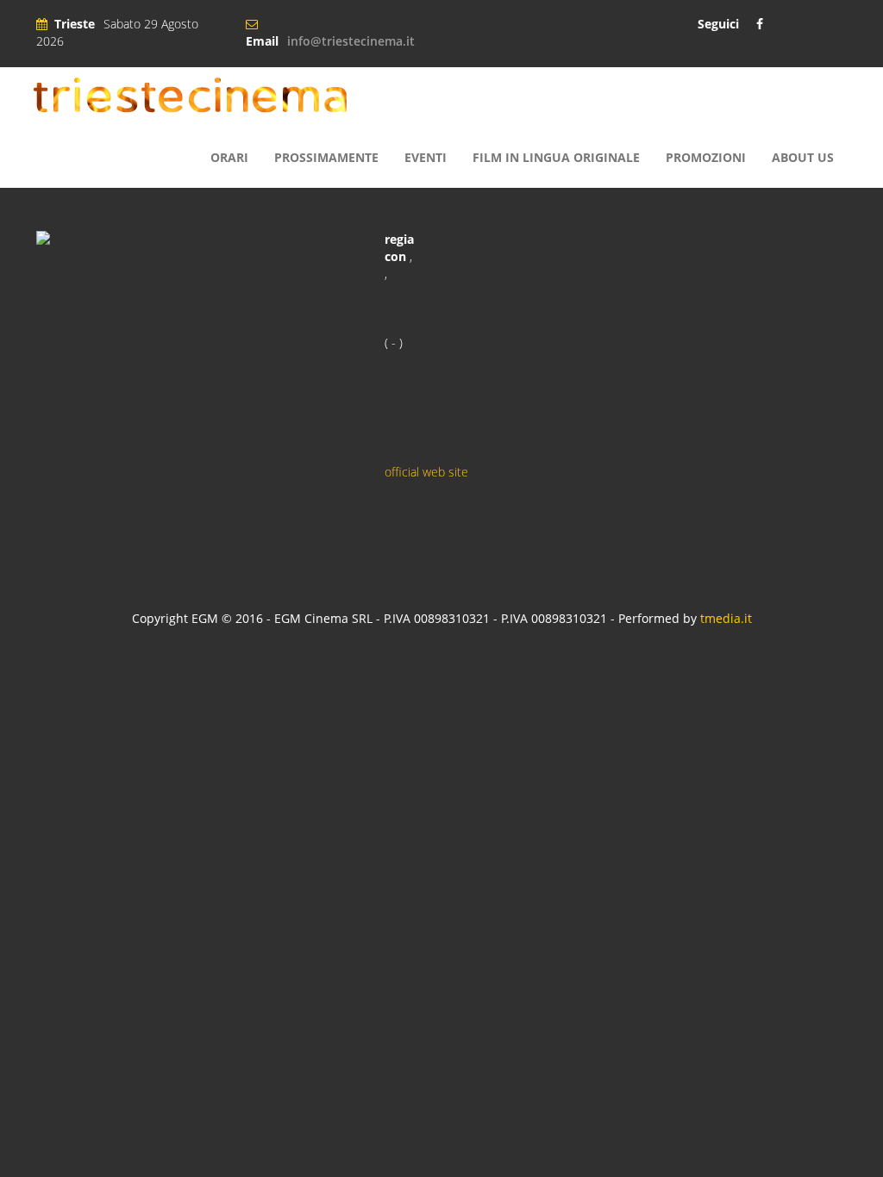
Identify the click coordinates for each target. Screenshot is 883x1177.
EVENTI (425, 157)
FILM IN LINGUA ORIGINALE (556, 157)
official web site (426, 472)
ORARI (229, 157)
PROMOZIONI (706, 157)
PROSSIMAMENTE (326, 157)
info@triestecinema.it (351, 41)
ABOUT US (803, 157)
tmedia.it (726, 618)
